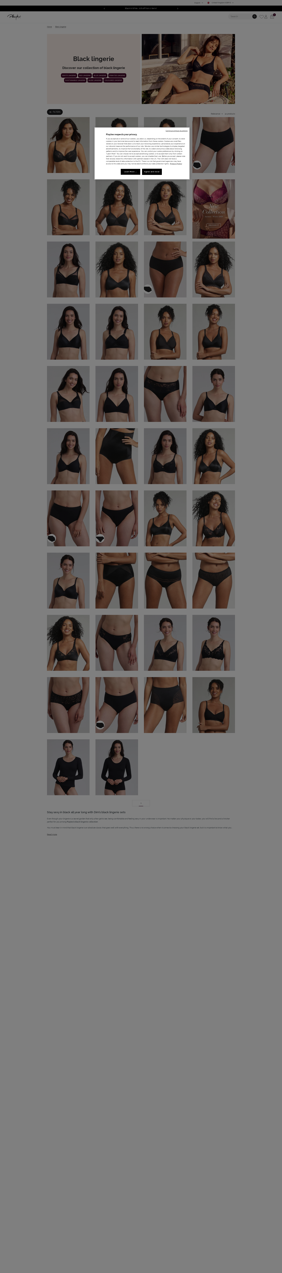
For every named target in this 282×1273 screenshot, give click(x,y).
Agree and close (152, 172)
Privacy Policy (176, 164)
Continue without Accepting (177, 131)
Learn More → (130, 172)
